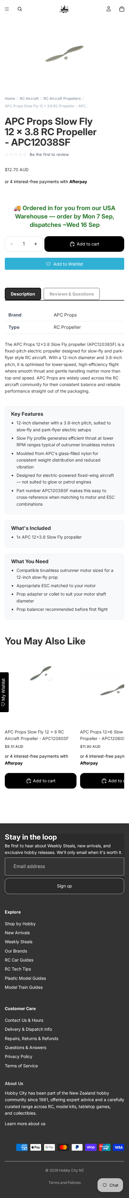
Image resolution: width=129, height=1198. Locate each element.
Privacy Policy (18, 1056)
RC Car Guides (19, 959)
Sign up (64, 885)
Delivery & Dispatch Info (28, 1029)
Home (10, 98)
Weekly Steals (18, 941)
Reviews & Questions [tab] (72, 293)
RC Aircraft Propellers (62, 98)
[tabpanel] (64, 464)
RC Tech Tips (18, 969)
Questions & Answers (25, 1047)
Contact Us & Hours (24, 1020)
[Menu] (7, 9)
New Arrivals (17, 932)
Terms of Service (21, 1065)
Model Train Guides (24, 987)
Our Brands (16, 950)
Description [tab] (23, 293)
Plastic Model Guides (25, 978)
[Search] (19, 9)
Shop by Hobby (20, 923)
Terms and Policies (65, 1182)
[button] (64, 264)
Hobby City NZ (71, 1170)
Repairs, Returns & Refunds (31, 1038)
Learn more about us (25, 1123)
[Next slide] (112, 734)
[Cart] (121, 9)
